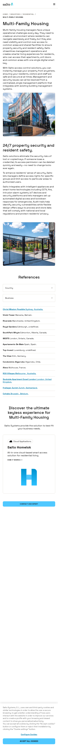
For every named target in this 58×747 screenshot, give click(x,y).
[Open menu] (54, 4)
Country (9, 288)
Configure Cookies (29, 734)
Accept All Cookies (29, 741)
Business (9, 298)
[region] (29, 725)
